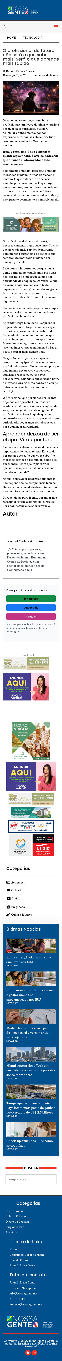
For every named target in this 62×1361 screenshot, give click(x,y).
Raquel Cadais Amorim (25, 541)
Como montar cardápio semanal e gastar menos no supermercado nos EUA (30, 994)
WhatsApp (31, 598)
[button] (56, 26)
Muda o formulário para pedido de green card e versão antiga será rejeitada (29, 1032)
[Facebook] (28, 1353)
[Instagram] (34, 1353)
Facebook (31, 607)
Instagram (31, 616)
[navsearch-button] (6, 26)
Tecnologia (33, 37)
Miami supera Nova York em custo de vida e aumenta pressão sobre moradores (30, 1070)
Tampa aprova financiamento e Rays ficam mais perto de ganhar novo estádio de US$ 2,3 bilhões (30, 1107)
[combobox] (31, 1179)
